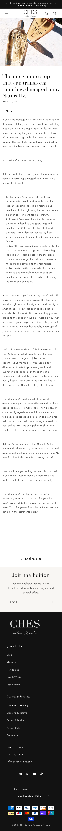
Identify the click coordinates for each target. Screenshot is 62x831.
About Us (11, 662)
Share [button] (9, 111)
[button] (6, 13)
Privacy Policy (14, 727)
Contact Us (12, 735)
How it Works (14, 677)
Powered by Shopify (41, 825)
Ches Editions (26, 825)
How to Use (13, 669)
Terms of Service (16, 720)
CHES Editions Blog (17, 705)
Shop (9, 654)
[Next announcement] (56, 4)
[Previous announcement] (6, 4)
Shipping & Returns (17, 712)
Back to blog (33, 559)
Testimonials (13, 684)
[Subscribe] (51, 602)
